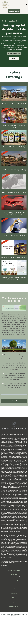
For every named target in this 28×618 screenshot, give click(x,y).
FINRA (14, 597)
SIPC (14, 602)
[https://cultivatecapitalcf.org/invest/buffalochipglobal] (14, 93)
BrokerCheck (14, 593)
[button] (26, 4)
